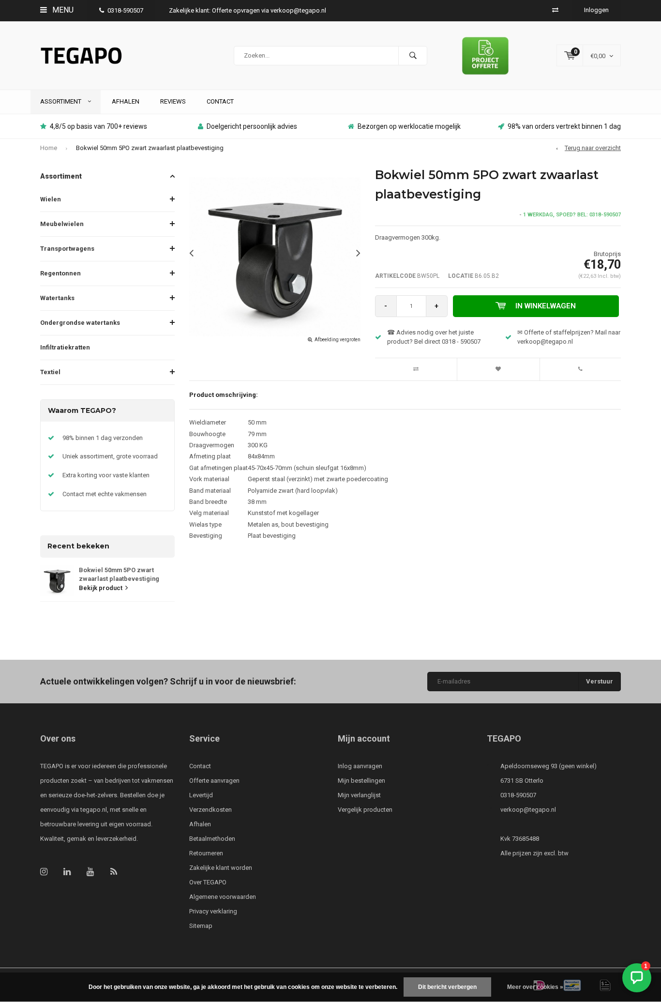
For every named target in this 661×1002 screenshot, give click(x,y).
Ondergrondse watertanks (80, 322)
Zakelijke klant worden (220, 867)
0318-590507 (125, 10)
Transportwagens (67, 248)
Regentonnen (60, 273)
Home (48, 148)
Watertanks (57, 298)
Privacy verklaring (213, 911)
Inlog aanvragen (360, 766)
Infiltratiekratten (65, 347)
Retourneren (206, 853)
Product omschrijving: (223, 394)
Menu (62, 10)
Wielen (50, 199)
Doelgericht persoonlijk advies (252, 126)
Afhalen (125, 101)
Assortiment (61, 101)
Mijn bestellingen (361, 780)
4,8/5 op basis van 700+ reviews (98, 126)
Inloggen (596, 10)
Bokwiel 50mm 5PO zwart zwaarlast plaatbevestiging (150, 148)
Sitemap (200, 925)
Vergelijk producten (365, 809)
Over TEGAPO (207, 882)
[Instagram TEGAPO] (44, 871)
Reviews (173, 101)
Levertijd (201, 795)
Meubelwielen (62, 224)
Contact (220, 101)
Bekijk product (100, 588)
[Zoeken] (412, 55)
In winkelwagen (545, 306)
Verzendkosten (210, 809)
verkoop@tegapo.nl (528, 809)
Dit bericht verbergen (447, 987)
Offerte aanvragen (214, 780)
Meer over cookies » (535, 987)
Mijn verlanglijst (359, 795)
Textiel (50, 372)
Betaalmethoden (212, 838)
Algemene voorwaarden (222, 896)
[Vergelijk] (555, 10)
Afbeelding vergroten (338, 339)
